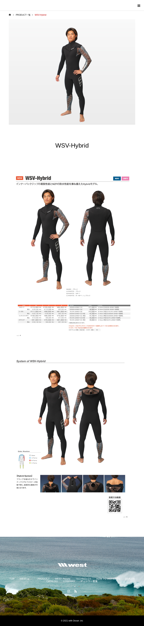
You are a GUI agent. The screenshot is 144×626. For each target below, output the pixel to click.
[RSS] (75, 591)
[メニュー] (138, 5)
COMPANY (69, 581)
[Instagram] (68, 591)
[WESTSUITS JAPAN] (72, 564)
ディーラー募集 (89, 581)
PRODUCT (44, 578)
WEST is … (26, 578)
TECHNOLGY (83, 578)
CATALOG (52, 581)
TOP (11, 578)
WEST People (62, 578)
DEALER (130, 578)
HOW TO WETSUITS (108, 578)
